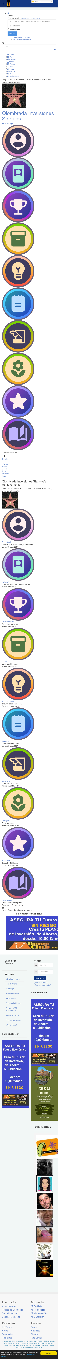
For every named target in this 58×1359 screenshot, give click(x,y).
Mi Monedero (37, 1313)
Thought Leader (8, 701)
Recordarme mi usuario (21, 37)
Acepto (48, 1353)
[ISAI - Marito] (44, 1166)
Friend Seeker (7, 542)
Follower (5, 582)
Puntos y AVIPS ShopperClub (11, 1009)
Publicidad (7, 1337)
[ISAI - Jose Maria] (44, 1251)
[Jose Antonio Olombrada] (15, 1073)
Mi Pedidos (36, 1309)
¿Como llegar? (11, 1025)
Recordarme (15, 29)
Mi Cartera (36, 1316)
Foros (34, 1327)
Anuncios (35, 1330)
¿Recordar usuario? (41, 982)
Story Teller (6, 781)
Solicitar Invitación (12, 993)
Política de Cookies (11, 1309)
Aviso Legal (10, 988)
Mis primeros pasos (13, 979)
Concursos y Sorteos (13, 1020)
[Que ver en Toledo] (44, 1093)
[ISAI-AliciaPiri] (44, 1234)
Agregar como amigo (10, 452)
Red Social (36, 1337)
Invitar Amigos (11, 998)
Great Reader (7, 900)
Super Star (6, 860)
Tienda (34, 1334)
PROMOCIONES (12, 1015)
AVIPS (5, 1330)
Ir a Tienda (7, 1327)
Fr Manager (8, 123)
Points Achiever (7, 622)
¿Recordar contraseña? (42, 985)
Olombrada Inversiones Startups (28, 115)
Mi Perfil (35, 1306)
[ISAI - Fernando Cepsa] (44, 1217)
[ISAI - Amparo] (44, 1183)
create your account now (31, 18)
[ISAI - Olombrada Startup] (44, 1032)
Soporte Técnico (10, 1316)
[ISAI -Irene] (44, 1268)
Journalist (5, 741)
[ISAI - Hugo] (44, 1200)
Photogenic (6, 820)
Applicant (5, 661)
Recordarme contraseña (22, 39)
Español (37, 2)
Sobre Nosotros (10, 1313)
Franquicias (7, 1334)
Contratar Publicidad (13, 1003)
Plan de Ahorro (11, 984)
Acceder (12, 33)
